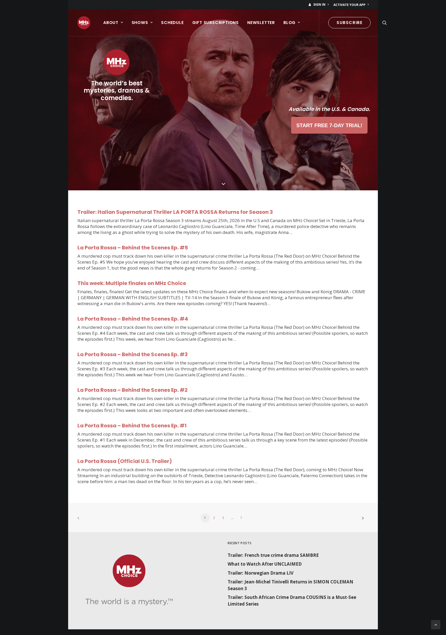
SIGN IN (319, 4)
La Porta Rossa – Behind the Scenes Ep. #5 (132, 247)
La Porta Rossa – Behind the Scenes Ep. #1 (132, 425)
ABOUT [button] (110, 23)
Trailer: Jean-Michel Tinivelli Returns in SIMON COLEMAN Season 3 (290, 585)
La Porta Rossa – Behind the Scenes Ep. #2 (132, 390)
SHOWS (140, 23)
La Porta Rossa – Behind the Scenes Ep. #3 (132, 354)
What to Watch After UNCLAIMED (265, 564)
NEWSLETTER (261, 23)
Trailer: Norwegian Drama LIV (260, 573)
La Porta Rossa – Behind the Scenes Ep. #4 (132, 318)
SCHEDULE (172, 23)
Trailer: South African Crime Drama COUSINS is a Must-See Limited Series (292, 600)
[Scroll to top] (435, 624)
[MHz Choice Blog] (83, 22)
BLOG (289, 23)
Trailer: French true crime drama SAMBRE (273, 555)
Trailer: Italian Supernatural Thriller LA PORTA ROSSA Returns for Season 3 (175, 212)
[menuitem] (319, 4)
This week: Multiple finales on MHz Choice (131, 283)
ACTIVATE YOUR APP (349, 5)
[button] (384, 22)
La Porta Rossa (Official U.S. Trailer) (124, 461)
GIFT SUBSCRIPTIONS (215, 23)
